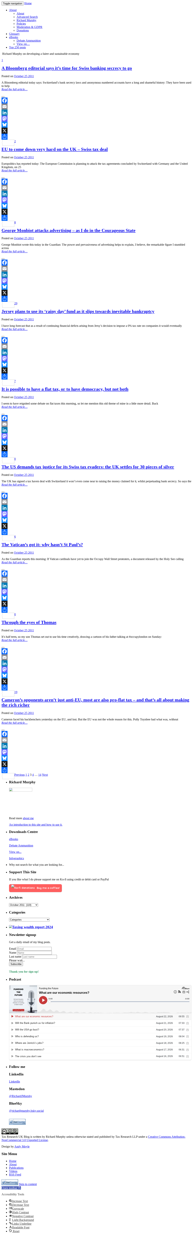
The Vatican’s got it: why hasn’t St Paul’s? (42, 544)
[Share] (96, 137)
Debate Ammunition (21, 845)
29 (15, 303)
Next (45, 774)
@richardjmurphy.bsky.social (26, 1110)
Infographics (16, 858)
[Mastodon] (96, 119)
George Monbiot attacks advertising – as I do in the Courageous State (69, 230)
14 (39, 774)
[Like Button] (3, 96)
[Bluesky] (96, 125)
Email (12, 948)
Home (28, 3)
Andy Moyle (22, 1146)
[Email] (96, 107)
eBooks (13, 839)
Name (12, 952)
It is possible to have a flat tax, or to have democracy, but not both (65, 389)
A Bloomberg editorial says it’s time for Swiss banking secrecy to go (67, 68)
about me (28, 818)
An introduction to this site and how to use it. (35, 824)
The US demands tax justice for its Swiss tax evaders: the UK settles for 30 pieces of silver (88, 466)
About (13, 1164)
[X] (96, 131)
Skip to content (28, 1184)
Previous (19, 774)
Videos (13, 1171)
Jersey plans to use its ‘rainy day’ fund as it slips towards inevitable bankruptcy (78, 311)
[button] (11, 1188)
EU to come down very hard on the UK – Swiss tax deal (55, 149)
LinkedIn (14, 1081)
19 (15, 692)
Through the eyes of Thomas (29, 622)
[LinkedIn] (96, 113)
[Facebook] (96, 101)
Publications (16, 1167)
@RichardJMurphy (20, 1096)
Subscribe (16, 964)
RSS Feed (15, 1174)
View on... (15, 851)
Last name (15, 956)
